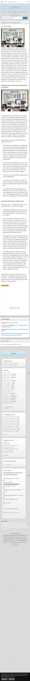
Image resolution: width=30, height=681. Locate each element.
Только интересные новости (11, 364)
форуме (11, 440)
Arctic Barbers (6, 385)
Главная (4, 523)
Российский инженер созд (9, 421)
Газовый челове (7, 374)
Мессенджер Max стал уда (9, 418)
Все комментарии (24, 527)
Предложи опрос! (16, 512)
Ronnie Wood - (6, 375)
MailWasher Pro (6, 401)
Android (13, 523)
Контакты (15, 545)
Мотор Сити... (6, 395)
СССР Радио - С (7, 396)
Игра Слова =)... (7, 443)
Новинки (5, 370)
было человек (17, 344)
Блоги (24, 525)
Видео (18, 523)
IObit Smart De (6, 398)
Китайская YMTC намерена (9, 427)
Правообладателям (15, 544)
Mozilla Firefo (6, 403)
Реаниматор (9, 525)
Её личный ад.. (6, 390)
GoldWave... (6, 399)
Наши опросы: (7, 470)
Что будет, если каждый (9, 419)
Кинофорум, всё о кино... (9, 451)
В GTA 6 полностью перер (9, 424)
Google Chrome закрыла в (9, 416)
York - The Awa (6, 382)
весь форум (5, 455)
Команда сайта (5, 527)
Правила (4, 529)
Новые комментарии (9, 461)
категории (13, 15)
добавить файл (8, 406)
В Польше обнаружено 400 (9, 429)
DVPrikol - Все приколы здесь (11, 363)
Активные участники (14, 527)
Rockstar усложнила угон (9, 423)
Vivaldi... (5, 372)
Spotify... (5, 391)
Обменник (23, 523)
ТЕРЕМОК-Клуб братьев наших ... (11, 448)
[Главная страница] (1, 2)
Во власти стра (6, 393)
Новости (9, 523)
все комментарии (7, 464)
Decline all (11, 679)
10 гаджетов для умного (9, 431)
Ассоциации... (6, 442)
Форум (3, 525)
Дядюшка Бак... (7, 380)
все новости (6, 434)
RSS (18, 15)
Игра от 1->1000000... (8, 450)
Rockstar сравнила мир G (9, 426)
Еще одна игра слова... (8, 447)
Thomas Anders (7, 377)
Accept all (4, 679)
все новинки (6, 408)
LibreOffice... (6, 378)
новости (12, 414)
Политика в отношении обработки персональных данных (15, 542)
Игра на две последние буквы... (10, 445)
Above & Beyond (7, 383)
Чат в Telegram (5, 285)
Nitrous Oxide (6, 388)
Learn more (12, 676)
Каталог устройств (17, 525)
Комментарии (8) (7, 512)
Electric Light (6, 387)
